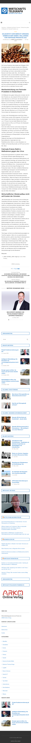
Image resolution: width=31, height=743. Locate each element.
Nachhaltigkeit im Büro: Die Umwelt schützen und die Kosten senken (10, 381)
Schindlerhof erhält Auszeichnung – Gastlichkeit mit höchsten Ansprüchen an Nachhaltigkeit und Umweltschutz (20, 444)
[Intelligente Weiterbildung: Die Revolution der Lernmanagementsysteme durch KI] (24, 361)
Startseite (4, 27)
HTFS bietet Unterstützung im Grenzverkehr (20, 481)
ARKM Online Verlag (6, 617)
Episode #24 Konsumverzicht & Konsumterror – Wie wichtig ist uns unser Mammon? (20, 428)
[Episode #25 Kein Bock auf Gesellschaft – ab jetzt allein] (6, 420)
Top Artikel (5, 680)
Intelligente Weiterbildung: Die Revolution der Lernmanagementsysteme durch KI (10, 361)
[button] (3, 305)
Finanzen (5, 651)
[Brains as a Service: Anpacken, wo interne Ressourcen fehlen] (6, 456)
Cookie (3, 633)
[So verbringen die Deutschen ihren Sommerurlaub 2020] (6, 474)
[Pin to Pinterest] (17, 268)
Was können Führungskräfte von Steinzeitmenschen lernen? (20, 394)
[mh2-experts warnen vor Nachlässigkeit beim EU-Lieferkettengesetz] (15, 300)
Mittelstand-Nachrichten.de (12, 517)
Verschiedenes (6, 687)
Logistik (4, 667)
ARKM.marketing (16, 264)
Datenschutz (4, 629)
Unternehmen (6, 684)
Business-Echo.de (9, 539)
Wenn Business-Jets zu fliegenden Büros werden (13, 548)
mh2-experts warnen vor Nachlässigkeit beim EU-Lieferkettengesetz (15, 314)
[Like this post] (12, 268)
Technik (4, 677)
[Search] (29, 22)
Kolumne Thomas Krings (8, 664)
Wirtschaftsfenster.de (11, 558)
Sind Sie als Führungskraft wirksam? (19, 404)
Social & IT (5, 674)
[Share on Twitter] (15, 268)
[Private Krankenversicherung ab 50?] (24, 352)
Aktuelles (5, 641)
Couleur (21, 256)
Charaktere (5, 644)
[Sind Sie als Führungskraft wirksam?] (6, 405)
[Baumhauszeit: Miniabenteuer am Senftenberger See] (6, 465)
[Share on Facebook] (14, 268)
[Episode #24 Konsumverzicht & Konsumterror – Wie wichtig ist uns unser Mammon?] (6, 429)
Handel (4, 657)
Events (4, 647)
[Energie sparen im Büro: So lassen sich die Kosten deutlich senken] (24, 372)
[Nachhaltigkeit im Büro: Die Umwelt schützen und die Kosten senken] (24, 382)
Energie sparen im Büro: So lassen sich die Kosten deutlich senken (10, 371)
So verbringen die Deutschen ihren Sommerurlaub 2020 (19, 472)
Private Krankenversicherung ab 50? (10, 350)
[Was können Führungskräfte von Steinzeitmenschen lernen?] (6, 396)
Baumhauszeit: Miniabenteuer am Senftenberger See (20, 463)
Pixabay (5, 258)
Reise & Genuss (6, 671)
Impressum (4, 626)
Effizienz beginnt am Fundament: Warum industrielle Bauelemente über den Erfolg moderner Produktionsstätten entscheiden (14, 528)
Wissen (4, 694)
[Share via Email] (18, 268)
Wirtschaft (5, 690)
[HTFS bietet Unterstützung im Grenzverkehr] (6, 483)
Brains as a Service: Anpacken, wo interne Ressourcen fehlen (20, 454)
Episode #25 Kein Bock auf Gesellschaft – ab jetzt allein (19, 418)
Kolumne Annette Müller (8, 661)
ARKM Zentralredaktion (16, 39)
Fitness (4, 654)
